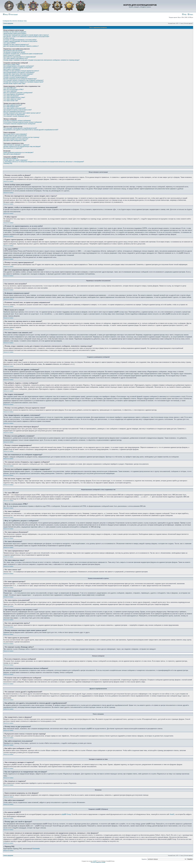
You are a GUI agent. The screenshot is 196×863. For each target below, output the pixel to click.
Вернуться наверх (8, 181)
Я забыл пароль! (9, 38)
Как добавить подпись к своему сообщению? (18, 67)
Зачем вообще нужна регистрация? (15, 33)
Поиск (191, 14)
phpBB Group (66, 814)
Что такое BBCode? (10, 88)
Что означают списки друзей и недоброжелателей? (20, 128)
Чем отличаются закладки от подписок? (16, 145)
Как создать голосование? (12, 69)
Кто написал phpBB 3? (11, 158)
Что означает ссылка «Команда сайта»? (17, 116)
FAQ (185, 14)
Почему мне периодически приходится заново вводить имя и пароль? (26, 35)
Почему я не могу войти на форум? (15, 32)
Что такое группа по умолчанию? (14, 114)
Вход (6, 14)
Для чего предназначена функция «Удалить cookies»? (21, 46)
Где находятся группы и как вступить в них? (18, 110)
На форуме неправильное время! (14, 52)
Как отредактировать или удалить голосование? (19, 72)
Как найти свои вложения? (12, 154)
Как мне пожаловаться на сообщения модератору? (20, 79)
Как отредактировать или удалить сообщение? (19, 66)
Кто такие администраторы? (13, 105)
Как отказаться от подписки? (13, 148)
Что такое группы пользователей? (15, 108)
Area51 (172, 814)
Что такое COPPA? (10, 43)
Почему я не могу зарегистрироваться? (16, 44)
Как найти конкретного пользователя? (16, 139)
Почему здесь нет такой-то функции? (16, 160)
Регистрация (14, 14)
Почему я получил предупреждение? (15, 77)
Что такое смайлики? (10, 91)
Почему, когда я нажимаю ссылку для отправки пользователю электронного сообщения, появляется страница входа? (42, 60)
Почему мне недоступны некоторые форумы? (18, 74)
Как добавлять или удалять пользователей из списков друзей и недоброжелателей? (31, 130)
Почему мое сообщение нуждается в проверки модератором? (24, 82)
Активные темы (22, 21)
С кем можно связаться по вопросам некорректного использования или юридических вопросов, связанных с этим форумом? (44, 161)
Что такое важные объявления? (14, 94)
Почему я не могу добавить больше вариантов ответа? (21, 71)
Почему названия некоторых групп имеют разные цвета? (22, 113)
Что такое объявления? (11, 96)
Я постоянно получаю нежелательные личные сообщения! (23, 122)
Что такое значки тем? (11, 100)
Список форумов (8, 23)
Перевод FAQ (8, 163)
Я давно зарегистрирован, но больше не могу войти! (20, 41)
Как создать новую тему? (12, 64)
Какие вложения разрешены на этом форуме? (18, 152)
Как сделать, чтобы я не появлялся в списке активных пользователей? (26, 36)
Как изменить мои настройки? (13, 50)
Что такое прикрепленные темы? (14, 97)
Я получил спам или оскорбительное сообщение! (19, 124)
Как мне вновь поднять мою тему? (14, 83)
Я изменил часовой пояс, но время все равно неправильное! (23, 53)
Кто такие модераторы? (11, 106)
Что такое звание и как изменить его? (16, 58)
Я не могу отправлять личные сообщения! (17, 120)
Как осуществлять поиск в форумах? (15, 134)
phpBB (94, 861)
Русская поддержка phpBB (98, 862)
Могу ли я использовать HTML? (14, 89)
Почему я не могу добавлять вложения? (16, 75)
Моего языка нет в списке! (12, 55)
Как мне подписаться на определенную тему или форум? (22, 146)
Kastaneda (36, 848)
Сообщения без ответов (10, 21)
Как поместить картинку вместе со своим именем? (20, 57)
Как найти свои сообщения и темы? (15, 140)
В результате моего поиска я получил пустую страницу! (21, 137)
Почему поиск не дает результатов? (15, 136)
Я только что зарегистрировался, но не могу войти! (20, 40)
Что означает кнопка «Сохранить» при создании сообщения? (24, 80)
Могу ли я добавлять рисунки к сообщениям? (18, 92)
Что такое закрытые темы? (12, 99)
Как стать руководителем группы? (14, 111)
